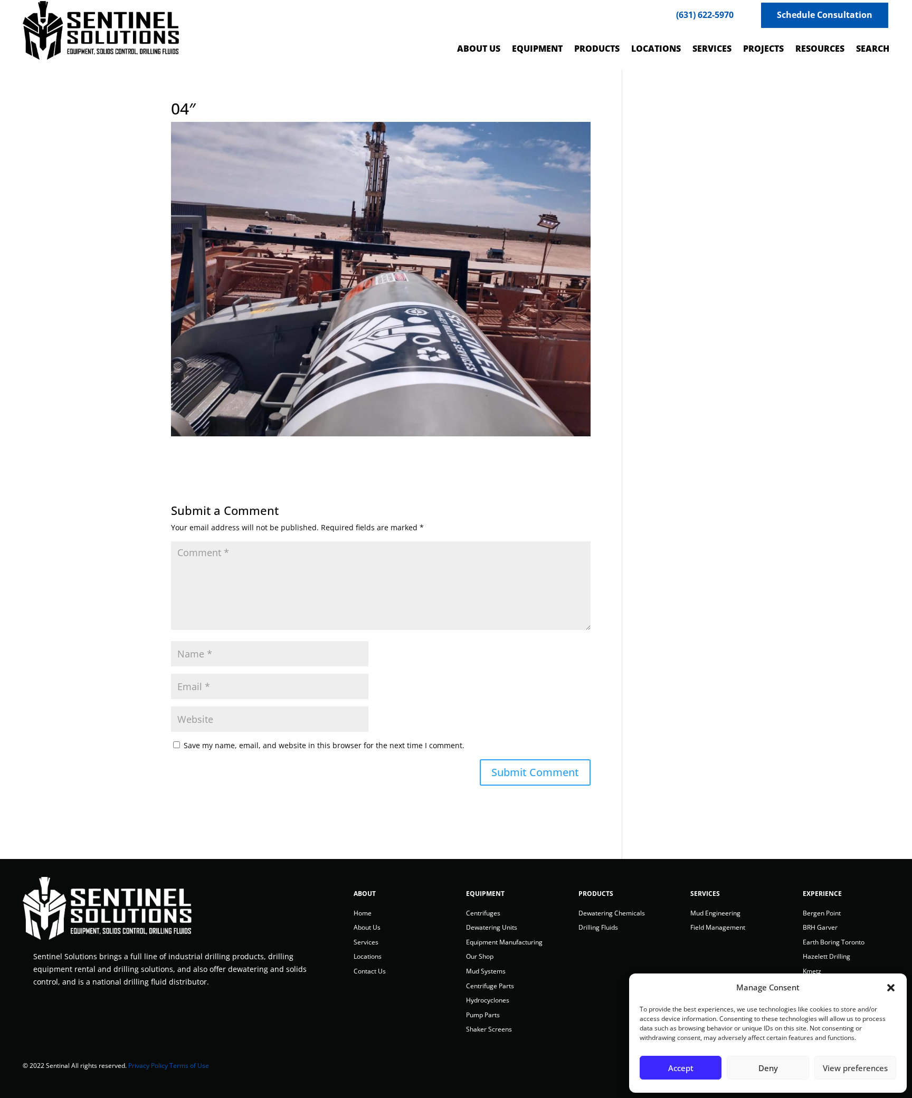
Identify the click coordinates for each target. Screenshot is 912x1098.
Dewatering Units (491, 927)
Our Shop (479, 956)
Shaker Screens (489, 1029)
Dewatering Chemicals (611, 913)
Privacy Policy (148, 1065)
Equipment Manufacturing (504, 942)
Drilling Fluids (598, 927)
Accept (681, 1068)
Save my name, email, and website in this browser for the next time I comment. (324, 745)
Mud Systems (486, 971)
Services (366, 942)
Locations (368, 956)
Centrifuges (483, 913)
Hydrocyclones (487, 1000)
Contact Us (370, 971)
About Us (367, 927)
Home (363, 913)
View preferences (855, 1068)
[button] (891, 987)
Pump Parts (483, 1014)
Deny (768, 1068)
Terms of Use (189, 1065)
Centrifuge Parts (490, 985)
